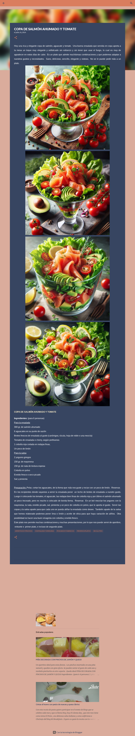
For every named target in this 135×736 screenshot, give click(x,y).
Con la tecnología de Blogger (69, 732)
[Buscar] (11, 3)
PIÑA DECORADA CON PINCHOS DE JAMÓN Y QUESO (59, 660)
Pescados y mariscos (65, 531)
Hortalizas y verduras (44, 531)
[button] (15, 38)
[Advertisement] (67, 586)
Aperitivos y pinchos (23, 531)
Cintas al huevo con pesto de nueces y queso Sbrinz (58, 704)
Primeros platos (83, 531)
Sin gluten (97, 531)
